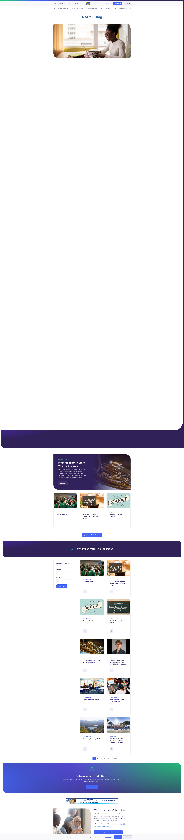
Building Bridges (61, 514)
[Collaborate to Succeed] (85, 709)
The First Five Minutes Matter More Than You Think (90, 516)
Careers (76, 3)
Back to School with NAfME (116, 622)
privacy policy (108, 837)
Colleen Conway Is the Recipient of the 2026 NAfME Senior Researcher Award (118, 663)
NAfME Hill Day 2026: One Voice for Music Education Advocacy (117, 741)
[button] (130, 8)
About (55, 3)
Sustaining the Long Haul (91, 739)
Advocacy (109, 8)
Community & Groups (77, 8)
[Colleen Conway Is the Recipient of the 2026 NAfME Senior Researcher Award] (111, 670)
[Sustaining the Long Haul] (85, 749)
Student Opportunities (120, 8)
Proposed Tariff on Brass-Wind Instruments (72, 464)
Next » (115, 758)
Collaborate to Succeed (91, 700)
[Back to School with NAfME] (111, 631)
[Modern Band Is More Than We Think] (111, 709)
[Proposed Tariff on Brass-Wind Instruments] (85, 670)
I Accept (118, 837)
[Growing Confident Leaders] (85, 631)
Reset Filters (62, 586)
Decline (128, 837)
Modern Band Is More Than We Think (117, 700)
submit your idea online (110, 820)
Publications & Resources (60, 8)
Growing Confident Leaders (116, 515)
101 (109, 758)
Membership (62, 3)
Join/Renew (117, 3)
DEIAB (101, 8)
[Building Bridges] (85, 591)
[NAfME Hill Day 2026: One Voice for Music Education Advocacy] (111, 749)
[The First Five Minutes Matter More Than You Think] (111, 591)
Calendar (69, 3)
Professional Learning (91, 8)
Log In (128, 3)
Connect (108, 3)
